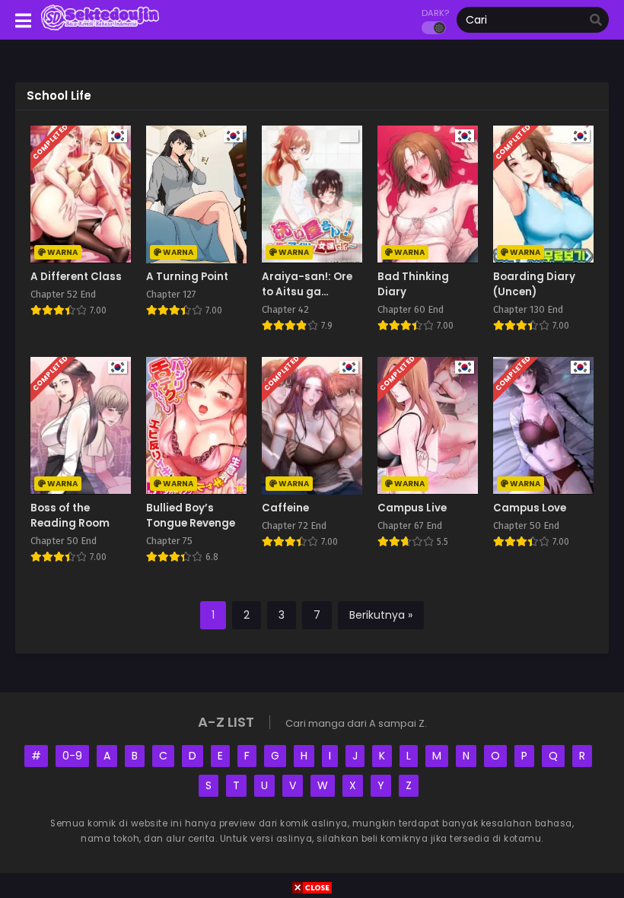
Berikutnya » (380, 615)
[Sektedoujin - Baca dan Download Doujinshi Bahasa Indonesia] (100, 29)
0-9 (72, 755)
